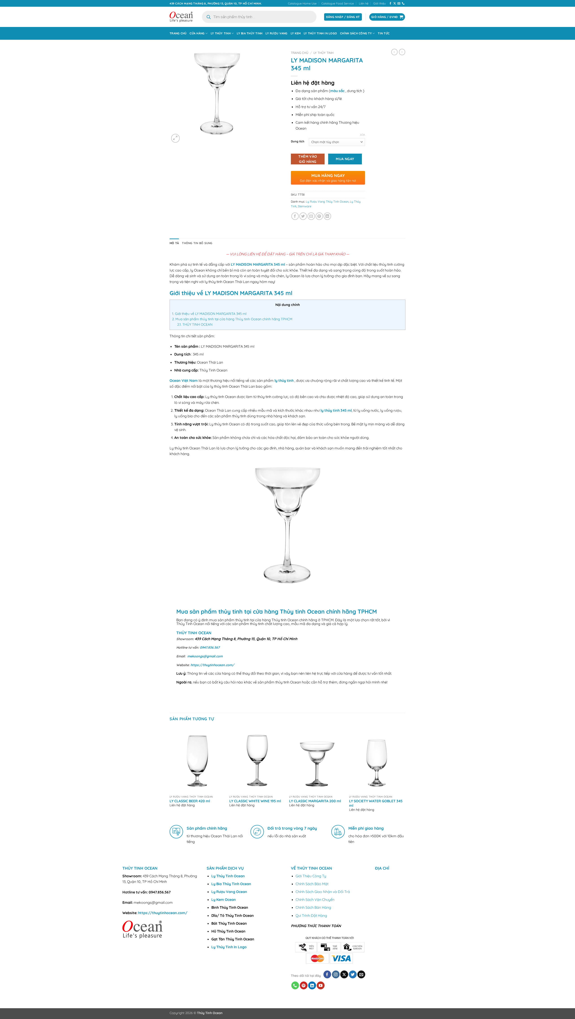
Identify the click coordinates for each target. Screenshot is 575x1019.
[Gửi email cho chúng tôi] (399, 3)
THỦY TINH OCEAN (194, 324)
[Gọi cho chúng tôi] (403, 3)
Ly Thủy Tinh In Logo (320, 33)
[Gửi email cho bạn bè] (311, 216)
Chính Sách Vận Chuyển (315, 899)
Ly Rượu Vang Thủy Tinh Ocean (327, 201)
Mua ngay (345, 159)
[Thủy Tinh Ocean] (181, 17)
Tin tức (383, 33)
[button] (175, 138)
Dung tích (297, 141)
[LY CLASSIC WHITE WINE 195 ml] (257, 759)
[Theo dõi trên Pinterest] (304, 985)
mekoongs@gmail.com (205, 656)
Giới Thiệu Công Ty (311, 876)
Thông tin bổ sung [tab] (197, 243)
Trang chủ (178, 33)
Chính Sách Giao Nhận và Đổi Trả (323, 891)
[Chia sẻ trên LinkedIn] (327, 216)
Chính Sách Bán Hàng (313, 907)
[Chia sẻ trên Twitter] (303, 216)
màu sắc (337, 90)
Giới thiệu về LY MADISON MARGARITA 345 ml (209, 314)
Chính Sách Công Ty (356, 33)
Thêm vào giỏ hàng (307, 159)
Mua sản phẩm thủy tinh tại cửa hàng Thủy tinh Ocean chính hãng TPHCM (232, 319)
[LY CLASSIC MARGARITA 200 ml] (317, 759)
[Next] (404, 773)
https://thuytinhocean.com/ (212, 665)
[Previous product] (402, 52)
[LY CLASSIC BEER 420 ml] (197, 759)
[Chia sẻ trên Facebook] (295, 216)
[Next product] (394, 52)
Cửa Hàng (197, 33)
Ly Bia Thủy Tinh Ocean (231, 884)
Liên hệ (363, 3)
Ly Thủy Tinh (221, 33)
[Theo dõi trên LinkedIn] (312, 985)
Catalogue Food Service (337, 3)
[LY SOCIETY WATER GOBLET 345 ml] (377, 759)
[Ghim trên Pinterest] (319, 216)
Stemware (304, 206)
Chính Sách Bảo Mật (312, 884)
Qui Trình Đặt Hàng (311, 915)
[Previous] (169, 773)
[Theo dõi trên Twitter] (353, 974)
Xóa (362, 134)
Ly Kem (296, 33)
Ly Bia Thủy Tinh (249, 33)
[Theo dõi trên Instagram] (336, 974)
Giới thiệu (379, 3)
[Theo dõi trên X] (394, 3)
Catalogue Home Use (302, 3)
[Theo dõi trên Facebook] (390, 3)
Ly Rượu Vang (276, 33)
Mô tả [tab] (174, 243)
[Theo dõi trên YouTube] (321, 985)
